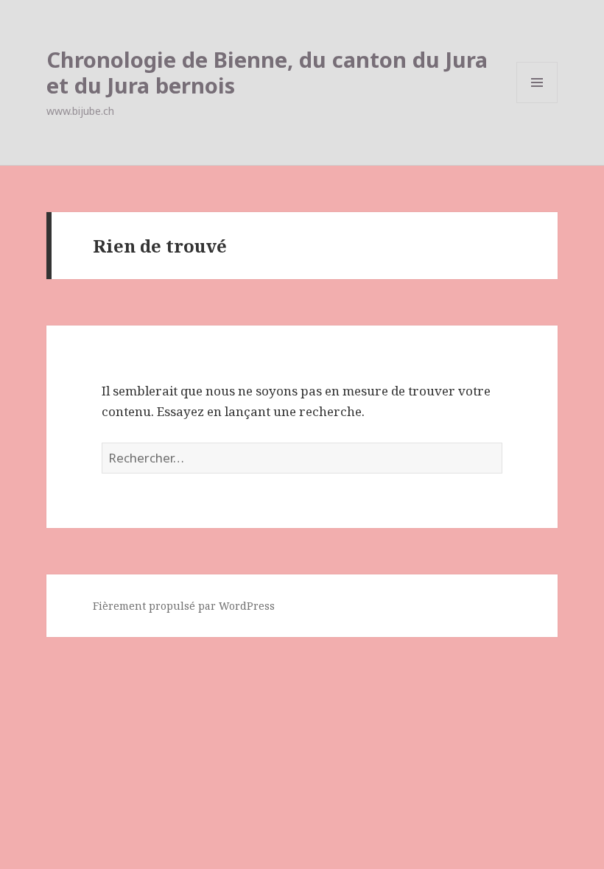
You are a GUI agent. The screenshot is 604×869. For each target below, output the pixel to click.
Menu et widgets (537, 102)
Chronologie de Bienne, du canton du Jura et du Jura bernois (267, 72)
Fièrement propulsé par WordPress (184, 606)
